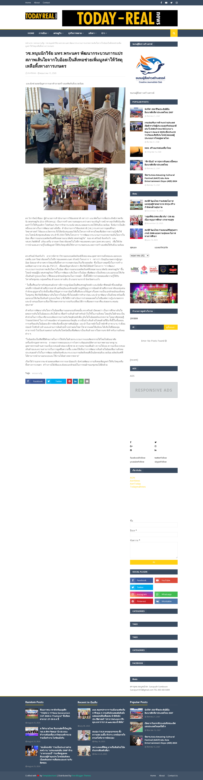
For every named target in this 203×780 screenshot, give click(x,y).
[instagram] (176, 2)
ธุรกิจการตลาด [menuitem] (75, 33)
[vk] (166, 601)
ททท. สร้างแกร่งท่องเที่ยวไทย (158, 148)
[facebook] (161, 2)
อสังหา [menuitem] (91, 33)
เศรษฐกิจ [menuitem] (57, 33)
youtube (137, 461)
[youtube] (166, 2)
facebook (137, 457)
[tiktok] (166, 587)
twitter (161, 457)
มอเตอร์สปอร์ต (161, 247)
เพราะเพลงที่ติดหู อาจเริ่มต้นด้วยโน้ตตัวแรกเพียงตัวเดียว (108, 749)
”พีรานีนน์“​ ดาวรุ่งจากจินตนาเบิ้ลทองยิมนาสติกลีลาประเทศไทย (161, 163)
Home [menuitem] (31, 33)
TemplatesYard (49, 775)
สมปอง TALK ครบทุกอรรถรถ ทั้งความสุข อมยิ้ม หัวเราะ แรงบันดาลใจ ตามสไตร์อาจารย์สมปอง (108, 734)
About (37, 2)
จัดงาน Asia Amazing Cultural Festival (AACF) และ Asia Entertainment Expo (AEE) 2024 (161, 178)
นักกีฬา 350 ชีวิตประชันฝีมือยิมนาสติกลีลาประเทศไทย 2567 (159, 111)
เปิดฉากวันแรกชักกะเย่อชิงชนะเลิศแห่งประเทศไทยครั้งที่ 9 (160, 725)
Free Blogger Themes (81, 775)
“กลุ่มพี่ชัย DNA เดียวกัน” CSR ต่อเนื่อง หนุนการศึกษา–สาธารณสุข (159, 218)
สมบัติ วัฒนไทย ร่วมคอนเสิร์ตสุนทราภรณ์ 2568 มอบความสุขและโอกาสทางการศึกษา (161, 233)
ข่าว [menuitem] (103, 33)
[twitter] (171, 2)
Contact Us (173, 775)
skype (161, 461)
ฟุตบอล (133, 247)
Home (28, 2)
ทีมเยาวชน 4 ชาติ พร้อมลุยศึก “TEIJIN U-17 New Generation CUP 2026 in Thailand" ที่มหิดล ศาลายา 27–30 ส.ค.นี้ (55, 714)
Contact (46, 2)
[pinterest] (141, 601)
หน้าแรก (28, 43)
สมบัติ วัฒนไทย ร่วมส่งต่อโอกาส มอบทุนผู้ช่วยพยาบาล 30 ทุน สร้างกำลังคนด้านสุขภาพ (160, 204)
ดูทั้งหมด (170, 327)
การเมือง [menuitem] (43, 33)
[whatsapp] (166, 594)
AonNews (32, 73)
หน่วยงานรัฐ (39, 43)
